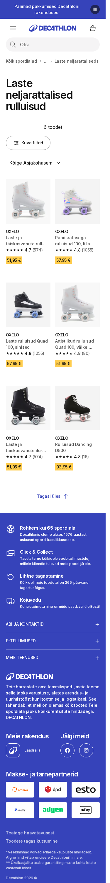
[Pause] (95, 9)
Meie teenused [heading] (22, 657)
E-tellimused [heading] (21, 640)
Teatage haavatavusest (30, 832)
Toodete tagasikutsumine (32, 840)
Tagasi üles (48, 496)
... (46, 61)
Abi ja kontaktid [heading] (25, 624)
